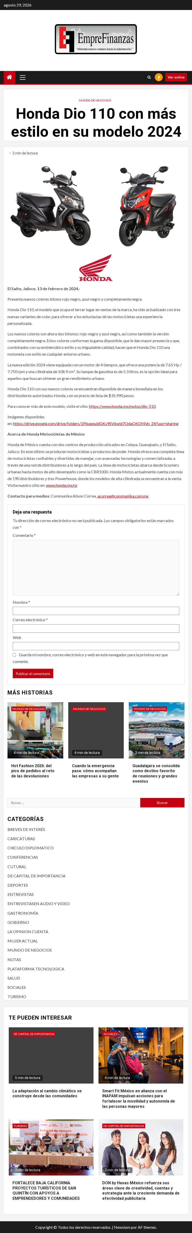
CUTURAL (17, 866)
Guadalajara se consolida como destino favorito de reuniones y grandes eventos (156, 773)
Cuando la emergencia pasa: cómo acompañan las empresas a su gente (95, 771)
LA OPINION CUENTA (28, 931)
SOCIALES (17, 987)
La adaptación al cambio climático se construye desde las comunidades (47, 1094)
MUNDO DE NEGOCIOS (95, 100)
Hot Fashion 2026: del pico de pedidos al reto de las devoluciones (32, 771)
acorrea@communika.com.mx (123, 496)
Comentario (24, 535)
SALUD (14, 978)
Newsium (122, 1227)
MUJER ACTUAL (23, 940)
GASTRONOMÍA (23, 913)
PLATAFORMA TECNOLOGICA (36, 968)
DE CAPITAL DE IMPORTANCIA (37, 875)
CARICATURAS (21, 838)
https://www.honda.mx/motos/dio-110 (122, 406)
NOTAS (14, 959)
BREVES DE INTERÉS (26, 829)
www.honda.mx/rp (61, 485)
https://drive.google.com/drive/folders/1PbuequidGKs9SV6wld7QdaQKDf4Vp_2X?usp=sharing (95, 423)
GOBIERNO (18, 922)
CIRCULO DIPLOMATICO (31, 847)
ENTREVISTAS (21, 894)
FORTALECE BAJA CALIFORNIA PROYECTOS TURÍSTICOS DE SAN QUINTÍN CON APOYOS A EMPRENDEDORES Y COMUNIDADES (46, 1191)
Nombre (21, 602)
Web (17, 637)
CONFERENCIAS (23, 857)
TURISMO (17, 996)
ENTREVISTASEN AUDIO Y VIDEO (39, 903)
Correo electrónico (30, 619)
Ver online (176, 77)
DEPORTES (18, 885)
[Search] (149, 77)
